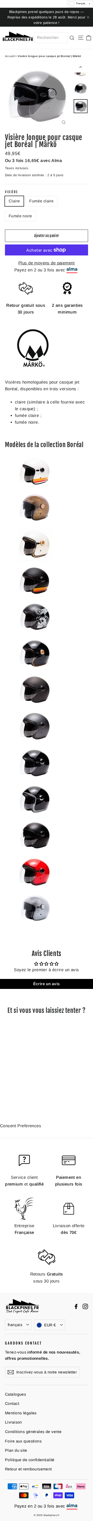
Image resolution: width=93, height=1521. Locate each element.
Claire (14, 201)
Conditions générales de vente (33, 1432)
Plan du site (16, 1450)
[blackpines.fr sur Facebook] (76, 1306)
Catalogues (15, 1394)
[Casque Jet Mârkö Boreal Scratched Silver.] (34, 924)
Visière (11, 192)
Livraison (13, 1422)
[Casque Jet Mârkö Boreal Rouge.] (34, 887)
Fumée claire (41, 201)
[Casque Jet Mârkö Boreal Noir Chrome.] (34, 815)
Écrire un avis (46, 984)
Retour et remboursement (28, 1469)
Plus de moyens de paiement (46, 263)
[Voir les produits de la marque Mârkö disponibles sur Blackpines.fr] (33, 369)
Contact (12, 1403)
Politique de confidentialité (30, 1460)
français (15, 1325)
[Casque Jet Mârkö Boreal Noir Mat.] (34, 851)
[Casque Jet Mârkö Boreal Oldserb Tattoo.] (34, 633)
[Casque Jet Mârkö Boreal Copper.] (34, 523)
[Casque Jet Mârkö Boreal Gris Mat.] (34, 742)
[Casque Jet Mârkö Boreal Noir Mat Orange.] (34, 596)
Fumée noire (20, 216)
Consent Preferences (20, 1125)
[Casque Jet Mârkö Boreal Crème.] (34, 560)
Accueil (9, 56)
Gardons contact (23, 1343)
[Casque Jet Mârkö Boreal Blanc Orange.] (34, 487)
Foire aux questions (23, 1441)
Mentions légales (21, 1413)
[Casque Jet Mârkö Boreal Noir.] (34, 778)
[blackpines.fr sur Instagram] (85, 1306)
